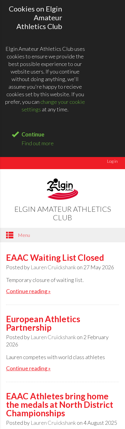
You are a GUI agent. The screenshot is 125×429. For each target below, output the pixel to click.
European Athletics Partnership (43, 323)
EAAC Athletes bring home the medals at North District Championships (59, 404)
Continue (33, 134)
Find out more (38, 143)
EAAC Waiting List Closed (55, 257)
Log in (112, 161)
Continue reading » (28, 291)
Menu (23, 235)
